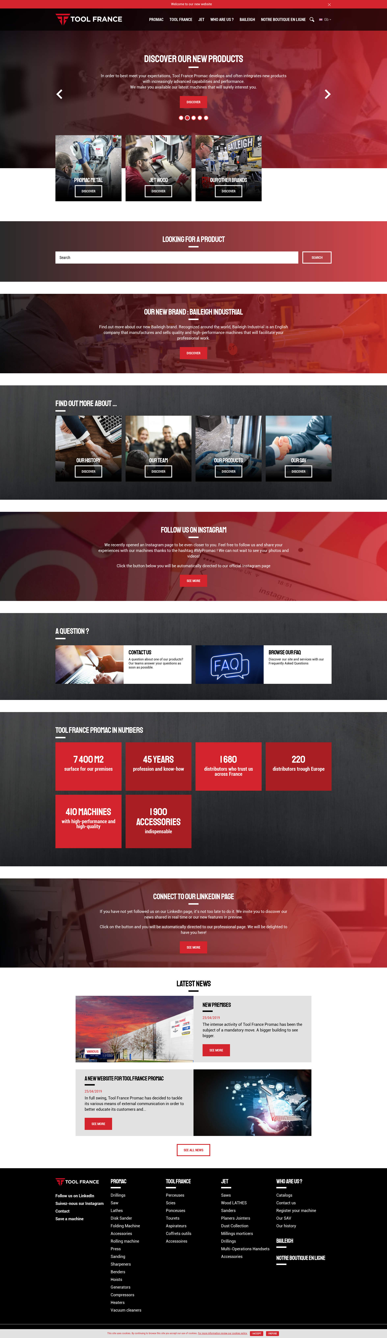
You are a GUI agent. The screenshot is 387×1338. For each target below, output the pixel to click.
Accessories (121, 1233)
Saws (226, 1195)
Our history (286, 1225)
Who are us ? (222, 19)
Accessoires (176, 1241)
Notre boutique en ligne (283, 19)
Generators (120, 1287)
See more (193, 581)
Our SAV (283, 1218)
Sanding (118, 1256)
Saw (114, 1202)
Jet (201, 19)
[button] (181, 117)
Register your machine (296, 1210)
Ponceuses (175, 1210)
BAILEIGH (247, 19)
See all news (193, 1150)
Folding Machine (125, 1225)
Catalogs (284, 1195)
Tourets (172, 1218)
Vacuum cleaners (126, 1310)
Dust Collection (234, 1225)
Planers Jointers (235, 1218)
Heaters (118, 1302)
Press (116, 1248)
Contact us (286, 1202)
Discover (88, 191)
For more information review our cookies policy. (222, 1333)
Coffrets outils (178, 1233)
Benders (118, 1271)
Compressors (122, 1294)
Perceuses (175, 1195)
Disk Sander (121, 1218)
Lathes (117, 1210)
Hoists (116, 1279)
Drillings (118, 1195)
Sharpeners (121, 1264)
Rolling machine (125, 1241)
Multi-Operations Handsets (245, 1248)
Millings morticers (237, 1233)
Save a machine (69, 1218)
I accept (256, 1333)
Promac (156, 19)
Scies (170, 1202)
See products (193, 102)
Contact (62, 1211)
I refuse (272, 1333)
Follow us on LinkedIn (74, 1195)
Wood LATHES (234, 1202)
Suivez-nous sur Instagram (79, 1203)
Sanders (228, 1210)
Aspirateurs (176, 1225)
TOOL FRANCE (181, 19)
